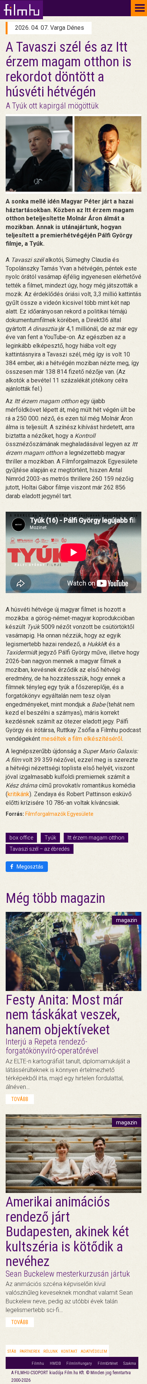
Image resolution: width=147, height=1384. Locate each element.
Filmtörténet (108, 1363)
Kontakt (69, 1351)
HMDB (55, 1363)
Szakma (129, 1363)
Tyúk (50, 838)
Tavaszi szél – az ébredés (39, 849)
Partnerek (30, 1351)
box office (21, 838)
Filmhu (38, 1363)
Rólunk (50, 1351)
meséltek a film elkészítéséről (81, 738)
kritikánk (18, 794)
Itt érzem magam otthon (95, 838)
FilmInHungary (79, 1363)
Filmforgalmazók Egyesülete (59, 814)
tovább (19, 1099)
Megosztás (29, 867)
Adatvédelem (94, 1351)
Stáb (12, 1351)
